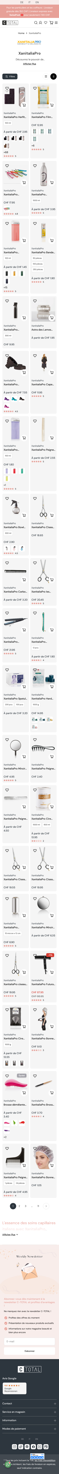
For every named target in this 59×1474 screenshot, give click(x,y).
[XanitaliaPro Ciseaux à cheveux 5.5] (43, 507)
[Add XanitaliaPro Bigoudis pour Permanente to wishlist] (35, 613)
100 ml (8, 123)
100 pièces (37, 264)
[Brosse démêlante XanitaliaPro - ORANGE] (22, 1123)
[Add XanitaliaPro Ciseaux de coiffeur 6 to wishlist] (7, 850)
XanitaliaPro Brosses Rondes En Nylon (43, 1104)
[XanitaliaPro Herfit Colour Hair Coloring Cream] (15, 96)
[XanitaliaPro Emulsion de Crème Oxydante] (43, 174)
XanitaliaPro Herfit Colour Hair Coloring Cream (14, 117)
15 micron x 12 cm (12, 933)
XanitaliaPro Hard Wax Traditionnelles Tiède (42, 698)
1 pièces (8, 1183)
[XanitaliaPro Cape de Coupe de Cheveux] (43, 364)
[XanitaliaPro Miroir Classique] (15, 748)
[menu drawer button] (56, 22)
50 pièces (37, 258)
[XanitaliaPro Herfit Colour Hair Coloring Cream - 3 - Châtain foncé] (22, 138)
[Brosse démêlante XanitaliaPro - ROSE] (7, 1123)
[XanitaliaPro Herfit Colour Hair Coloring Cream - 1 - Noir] (7, 138)
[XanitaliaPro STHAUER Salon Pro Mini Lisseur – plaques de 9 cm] (15, 621)
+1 (5, 485)
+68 (6, 152)
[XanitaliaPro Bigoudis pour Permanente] (43, 621)
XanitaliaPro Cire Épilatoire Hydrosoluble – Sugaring (41, 819)
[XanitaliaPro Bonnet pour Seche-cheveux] (43, 1018)
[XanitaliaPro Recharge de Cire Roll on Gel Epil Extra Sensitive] (15, 429)
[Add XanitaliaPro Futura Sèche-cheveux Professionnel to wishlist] (35, 955)
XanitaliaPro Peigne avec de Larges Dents (42, 768)
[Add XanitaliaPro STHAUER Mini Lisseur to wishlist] (7, 165)
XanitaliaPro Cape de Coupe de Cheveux (41, 384)
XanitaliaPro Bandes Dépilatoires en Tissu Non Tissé (43, 252)
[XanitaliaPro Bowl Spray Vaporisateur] (15, 507)
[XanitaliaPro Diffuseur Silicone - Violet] (7, 399)
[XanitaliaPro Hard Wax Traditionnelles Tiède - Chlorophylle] (34, 719)
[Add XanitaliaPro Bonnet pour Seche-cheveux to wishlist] (35, 1010)
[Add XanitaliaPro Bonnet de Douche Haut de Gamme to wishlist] (35, 1148)
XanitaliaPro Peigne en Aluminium (15, 819)
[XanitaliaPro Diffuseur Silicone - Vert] (14, 399)
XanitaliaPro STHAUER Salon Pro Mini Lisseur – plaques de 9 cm (15, 642)
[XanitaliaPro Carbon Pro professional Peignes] (15, 571)
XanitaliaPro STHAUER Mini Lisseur (12, 194)
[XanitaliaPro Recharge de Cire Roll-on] (15, 232)
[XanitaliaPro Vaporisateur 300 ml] (15, 309)
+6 (32, 145)
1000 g (36, 704)
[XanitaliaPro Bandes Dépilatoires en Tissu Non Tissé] (43, 232)
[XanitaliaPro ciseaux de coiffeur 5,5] (15, 964)
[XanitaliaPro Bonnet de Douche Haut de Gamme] (43, 1157)
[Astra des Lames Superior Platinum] (43, 309)
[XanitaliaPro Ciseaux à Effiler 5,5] (43, 859)
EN (37, 2)
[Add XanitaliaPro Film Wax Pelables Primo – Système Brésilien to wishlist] (35, 88)
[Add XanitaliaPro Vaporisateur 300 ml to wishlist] (7, 301)
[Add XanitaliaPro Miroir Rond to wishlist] (35, 898)
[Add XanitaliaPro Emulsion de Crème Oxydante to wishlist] (35, 165)
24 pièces (20, 1183)
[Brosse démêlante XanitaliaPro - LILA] (7, 1130)
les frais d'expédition (45, 1460)
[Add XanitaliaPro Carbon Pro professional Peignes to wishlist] (7, 563)
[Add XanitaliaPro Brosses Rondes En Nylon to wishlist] (35, 1076)
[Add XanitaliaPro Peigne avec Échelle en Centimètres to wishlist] (35, 421)
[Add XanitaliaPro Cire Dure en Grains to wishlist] (7, 1010)
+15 (5, 287)
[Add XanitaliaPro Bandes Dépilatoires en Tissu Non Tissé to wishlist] (35, 223)
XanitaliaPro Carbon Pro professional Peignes (15, 591)
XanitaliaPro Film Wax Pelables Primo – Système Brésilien (43, 117)
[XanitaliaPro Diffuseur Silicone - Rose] (7, 406)
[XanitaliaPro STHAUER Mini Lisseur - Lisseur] (7, 209)
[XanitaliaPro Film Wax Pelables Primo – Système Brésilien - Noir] (34, 131)
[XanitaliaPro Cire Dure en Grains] (15, 1018)
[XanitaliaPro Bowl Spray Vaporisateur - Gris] (7, 548)
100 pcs (19, 704)
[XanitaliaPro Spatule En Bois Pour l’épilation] (15, 678)
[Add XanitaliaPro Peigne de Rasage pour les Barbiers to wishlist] (7, 1148)
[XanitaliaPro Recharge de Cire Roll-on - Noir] (7, 273)
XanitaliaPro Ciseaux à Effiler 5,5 (43, 879)
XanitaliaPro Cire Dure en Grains (13, 1038)
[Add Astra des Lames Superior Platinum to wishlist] (35, 301)
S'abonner (30, 1351)
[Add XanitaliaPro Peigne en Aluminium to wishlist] (7, 790)
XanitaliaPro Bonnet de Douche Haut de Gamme (42, 1177)
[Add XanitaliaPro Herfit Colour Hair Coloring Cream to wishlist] (7, 88)
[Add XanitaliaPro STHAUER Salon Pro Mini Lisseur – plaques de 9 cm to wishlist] (7, 613)
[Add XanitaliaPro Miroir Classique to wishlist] (7, 739)
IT (29, 2)
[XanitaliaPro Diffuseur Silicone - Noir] (22, 399)
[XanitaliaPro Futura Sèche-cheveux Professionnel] (43, 964)
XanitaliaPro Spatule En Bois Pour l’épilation (15, 698)
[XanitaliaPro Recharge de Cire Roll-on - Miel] (14, 273)
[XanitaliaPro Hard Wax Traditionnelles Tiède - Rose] (34, 727)
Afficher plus (29, 63)
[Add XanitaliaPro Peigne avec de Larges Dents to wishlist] (35, 739)
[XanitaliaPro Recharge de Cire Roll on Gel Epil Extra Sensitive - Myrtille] (14, 471)
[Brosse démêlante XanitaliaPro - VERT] (14, 1123)
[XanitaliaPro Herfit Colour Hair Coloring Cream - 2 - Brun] (14, 138)
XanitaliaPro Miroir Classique (14, 768)
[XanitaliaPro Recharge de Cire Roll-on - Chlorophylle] (22, 273)
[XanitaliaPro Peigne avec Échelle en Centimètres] (43, 429)
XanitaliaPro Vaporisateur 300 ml (14, 329)
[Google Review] (14, 1388)
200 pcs (8, 704)
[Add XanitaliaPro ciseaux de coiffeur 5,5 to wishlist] (7, 955)
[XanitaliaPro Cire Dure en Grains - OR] (7, 1063)
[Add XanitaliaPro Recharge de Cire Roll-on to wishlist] (7, 223)
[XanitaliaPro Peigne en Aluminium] (15, 798)
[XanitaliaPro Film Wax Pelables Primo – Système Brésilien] (43, 96)
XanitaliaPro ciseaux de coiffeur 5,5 (15, 984)
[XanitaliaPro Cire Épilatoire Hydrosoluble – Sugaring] (43, 798)
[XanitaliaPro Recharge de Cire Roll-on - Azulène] (7, 281)
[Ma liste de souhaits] (45, 22)
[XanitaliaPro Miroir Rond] (43, 907)
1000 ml (36, 200)
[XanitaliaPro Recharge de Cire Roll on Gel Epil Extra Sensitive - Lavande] (7, 471)
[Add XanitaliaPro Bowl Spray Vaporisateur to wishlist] (7, 498)
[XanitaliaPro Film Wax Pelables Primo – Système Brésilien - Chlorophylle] (42, 131)
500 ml (47, 824)
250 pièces (38, 269)
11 (38, 1206)
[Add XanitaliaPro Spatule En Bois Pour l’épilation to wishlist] (7, 670)
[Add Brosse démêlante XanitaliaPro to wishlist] (7, 1076)
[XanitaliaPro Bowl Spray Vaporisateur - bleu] (22, 548)
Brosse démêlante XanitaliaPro (14, 1104)
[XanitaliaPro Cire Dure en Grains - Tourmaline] (22, 1063)
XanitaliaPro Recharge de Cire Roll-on (14, 252)
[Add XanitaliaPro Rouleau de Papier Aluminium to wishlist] (7, 898)
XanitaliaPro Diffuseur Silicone (14, 384)
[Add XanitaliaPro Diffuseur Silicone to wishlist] (7, 355)
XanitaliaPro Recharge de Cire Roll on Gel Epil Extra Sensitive (14, 450)
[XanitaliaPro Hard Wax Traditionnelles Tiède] (43, 678)
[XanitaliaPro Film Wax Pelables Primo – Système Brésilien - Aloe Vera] (34, 139)
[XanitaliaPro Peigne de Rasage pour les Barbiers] (15, 1157)
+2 (5, 1137)
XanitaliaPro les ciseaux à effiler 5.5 (42, 591)
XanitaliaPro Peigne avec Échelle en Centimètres (42, 450)
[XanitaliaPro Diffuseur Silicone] (15, 364)
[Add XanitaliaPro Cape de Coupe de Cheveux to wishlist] (35, 355)
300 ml (8, 335)
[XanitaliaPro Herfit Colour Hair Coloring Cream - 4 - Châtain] (7, 146)
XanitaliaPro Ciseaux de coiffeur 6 (16, 879)
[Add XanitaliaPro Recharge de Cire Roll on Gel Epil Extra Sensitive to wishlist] (7, 421)
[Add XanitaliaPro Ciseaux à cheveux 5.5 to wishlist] (35, 498)
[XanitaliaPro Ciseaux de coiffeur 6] (15, 859)
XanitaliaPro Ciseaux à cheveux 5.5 (43, 527)
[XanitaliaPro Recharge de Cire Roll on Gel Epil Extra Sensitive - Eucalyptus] (22, 471)
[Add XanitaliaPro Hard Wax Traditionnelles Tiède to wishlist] (35, 670)
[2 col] (53, 76)
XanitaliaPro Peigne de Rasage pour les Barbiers (15, 1177)
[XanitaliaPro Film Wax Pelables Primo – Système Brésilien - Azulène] (50, 131)
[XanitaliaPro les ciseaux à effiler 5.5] (43, 571)
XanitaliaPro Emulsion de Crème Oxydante (42, 194)
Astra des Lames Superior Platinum (41, 329)
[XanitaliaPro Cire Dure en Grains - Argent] (14, 1063)
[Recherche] (36, 22)
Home (21, 33)
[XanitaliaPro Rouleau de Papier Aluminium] (15, 907)
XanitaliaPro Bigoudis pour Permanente (39, 642)
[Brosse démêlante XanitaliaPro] (15, 1084)
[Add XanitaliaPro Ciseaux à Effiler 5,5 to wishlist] (35, 850)
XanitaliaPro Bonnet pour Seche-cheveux (42, 1038)
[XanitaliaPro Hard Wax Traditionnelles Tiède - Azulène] (42, 719)
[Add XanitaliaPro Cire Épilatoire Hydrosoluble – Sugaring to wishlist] (35, 790)
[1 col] (46, 76)
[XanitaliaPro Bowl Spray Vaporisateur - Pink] (14, 548)
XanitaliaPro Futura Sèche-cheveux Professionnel (42, 984)
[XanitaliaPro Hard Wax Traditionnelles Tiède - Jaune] (50, 719)
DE (21, 2)
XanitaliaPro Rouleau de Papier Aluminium (14, 927)
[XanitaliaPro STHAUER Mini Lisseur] (15, 174)
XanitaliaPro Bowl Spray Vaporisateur (15, 527)
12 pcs (35, 647)
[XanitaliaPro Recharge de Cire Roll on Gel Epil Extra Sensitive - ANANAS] (7, 478)
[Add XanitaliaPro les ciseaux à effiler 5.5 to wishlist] (35, 563)
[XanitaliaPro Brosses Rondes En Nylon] (43, 1084)
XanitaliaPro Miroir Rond (42, 927)
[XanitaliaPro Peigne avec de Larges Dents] (43, 748)
